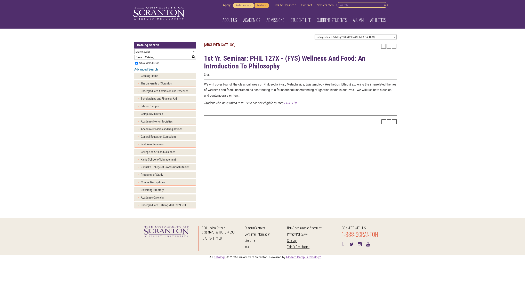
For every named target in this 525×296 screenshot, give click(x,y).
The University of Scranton (156, 83)
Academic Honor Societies (157, 121)
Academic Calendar (152, 197)
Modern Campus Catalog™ (303, 257)
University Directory (152, 190)
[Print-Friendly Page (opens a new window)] (389, 46)
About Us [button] (230, 20)
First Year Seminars (152, 144)
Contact (306, 5)
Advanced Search (146, 69)
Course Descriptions (153, 182)
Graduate (261, 5)
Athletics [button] (378, 20)
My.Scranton (325, 5)
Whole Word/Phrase (149, 63)
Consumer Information (257, 234)
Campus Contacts (254, 227)
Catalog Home (149, 76)
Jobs (246, 246)
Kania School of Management (158, 159)
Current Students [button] (332, 20)
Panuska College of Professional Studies (165, 167)
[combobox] (356, 37)
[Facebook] (343, 243)
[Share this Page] (383, 46)
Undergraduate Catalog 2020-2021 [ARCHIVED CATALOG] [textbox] (345, 37)
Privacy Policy (295, 234)
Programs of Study (152, 175)
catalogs (220, 257)
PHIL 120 (290, 103)
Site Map (292, 240)
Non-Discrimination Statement (304, 227)
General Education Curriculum (158, 137)
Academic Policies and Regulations (162, 129)
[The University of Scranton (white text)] (159, 13)
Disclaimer (250, 240)
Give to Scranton (285, 5)
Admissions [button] (275, 20)
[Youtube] (368, 243)
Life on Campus (150, 106)
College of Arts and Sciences (158, 152)
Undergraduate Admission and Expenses (164, 91)
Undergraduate (243, 5)
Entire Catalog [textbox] (143, 51)
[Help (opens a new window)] (394, 46)
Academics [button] (251, 20)
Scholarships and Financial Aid (159, 99)
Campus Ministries (152, 114)
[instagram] (360, 243)
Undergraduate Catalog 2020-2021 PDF (164, 205)
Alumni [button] (358, 20)
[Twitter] (352, 243)
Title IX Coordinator (298, 246)
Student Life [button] (301, 20)
